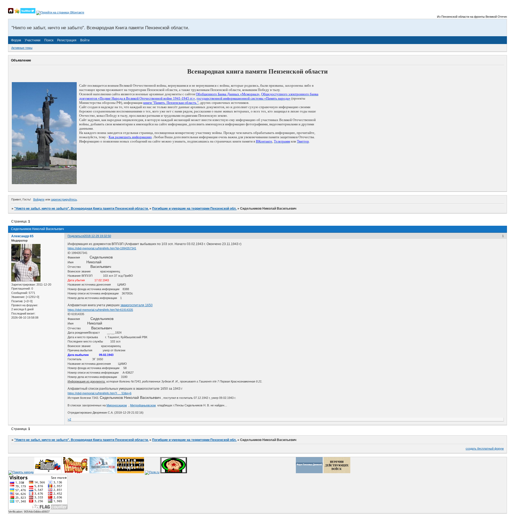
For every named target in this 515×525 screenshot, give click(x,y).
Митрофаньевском (143, 405)
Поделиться (76, 236)
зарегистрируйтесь (64, 199)
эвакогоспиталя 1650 (136, 305)
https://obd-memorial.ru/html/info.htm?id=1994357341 (102, 248)
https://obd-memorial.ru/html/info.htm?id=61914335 (100, 309)
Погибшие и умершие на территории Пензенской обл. (194, 208)
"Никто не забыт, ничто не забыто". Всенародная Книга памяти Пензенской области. (81, 208)
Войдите (39, 199)
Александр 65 (22, 236)
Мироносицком (116, 405)
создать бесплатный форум (485, 448)
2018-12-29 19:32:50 (97, 236)
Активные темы (21, 47)
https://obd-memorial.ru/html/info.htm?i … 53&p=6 (99, 393)
